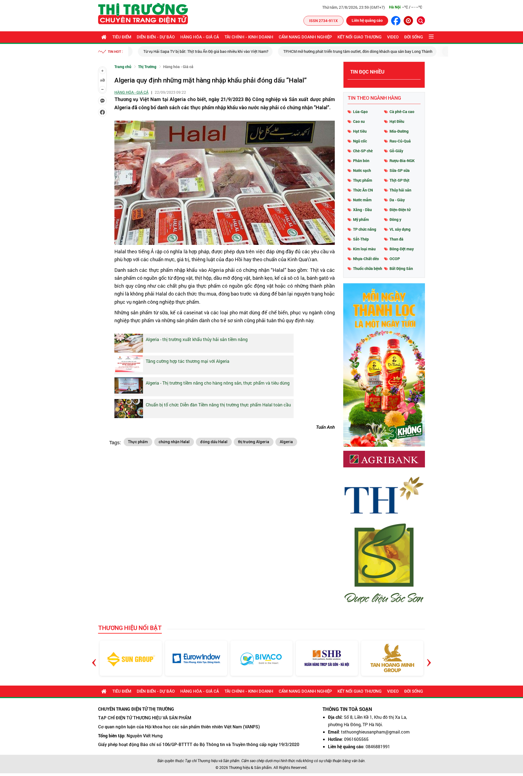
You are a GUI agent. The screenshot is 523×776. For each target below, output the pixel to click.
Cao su (359, 121)
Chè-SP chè (363, 150)
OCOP (395, 258)
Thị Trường (147, 66)
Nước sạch (362, 170)
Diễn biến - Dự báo (156, 37)
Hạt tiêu (360, 131)
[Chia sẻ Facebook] (102, 112)
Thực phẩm (138, 442)
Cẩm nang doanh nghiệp (305, 37)
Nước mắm (362, 199)
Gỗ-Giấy (396, 150)
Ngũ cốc (360, 141)
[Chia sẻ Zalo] (102, 100)
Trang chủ (122, 66)
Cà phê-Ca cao (402, 111)
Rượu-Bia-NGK (402, 160)
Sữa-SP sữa (400, 170)
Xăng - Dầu (362, 209)
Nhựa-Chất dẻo (366, 258)
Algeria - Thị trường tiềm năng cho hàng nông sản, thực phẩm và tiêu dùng (218, 383)
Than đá (396, 239)
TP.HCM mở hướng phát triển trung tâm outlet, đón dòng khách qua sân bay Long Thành (348, 51)
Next (429, 658)
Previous (94, 658)
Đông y (395, 219)
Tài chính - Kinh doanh (248, 37)
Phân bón (361, 160)
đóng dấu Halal (213, 442)
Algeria (286, 442)
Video (393, 37)
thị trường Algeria (253, 442)
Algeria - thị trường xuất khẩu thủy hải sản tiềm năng (197, 339)
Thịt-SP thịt (399, 180)
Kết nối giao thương (359, 37)
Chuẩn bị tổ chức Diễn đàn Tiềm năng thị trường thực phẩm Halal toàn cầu (218, 404)
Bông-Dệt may (402, 248)
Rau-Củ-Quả (400, 141)
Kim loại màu (364, 248)
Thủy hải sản (400, 190)
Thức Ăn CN (363, 190)
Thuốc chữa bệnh (367, 268)
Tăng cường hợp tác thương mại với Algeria (187, 361)
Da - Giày (397, 199)
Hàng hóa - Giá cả (199, 37)
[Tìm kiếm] (421, 20)
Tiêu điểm (121, 37)
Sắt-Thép (361, 239)
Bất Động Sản (401, 268)
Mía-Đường (399, 131)
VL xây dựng (400, 229)
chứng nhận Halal (174, 442)
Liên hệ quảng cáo (367, 20)
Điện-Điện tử (400, 209)
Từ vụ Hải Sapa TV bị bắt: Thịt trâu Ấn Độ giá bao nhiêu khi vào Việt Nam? (196, 51)
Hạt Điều (397, 121)
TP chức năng (364, 229)
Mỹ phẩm (361, 219)
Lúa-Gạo (360, 111)
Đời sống (413, 37)
